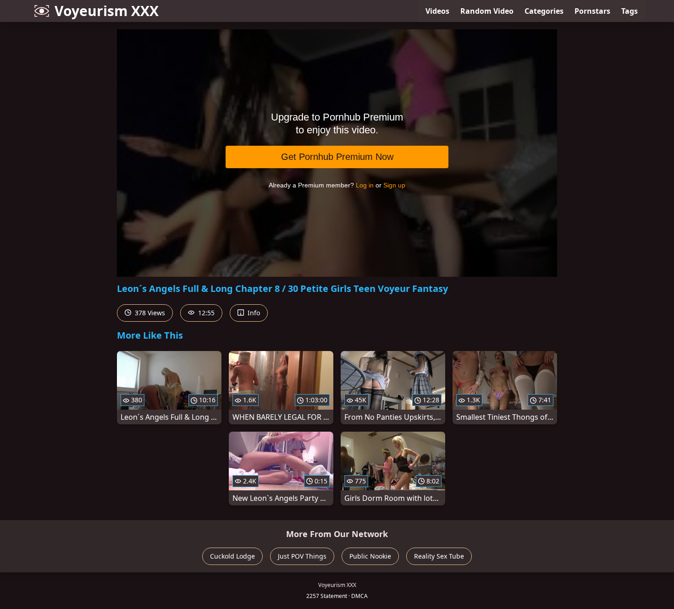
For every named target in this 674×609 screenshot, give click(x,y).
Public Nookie (370, 556)
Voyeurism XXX (107, 10)
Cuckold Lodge (232, 556)
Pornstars (592, 11)
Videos (437, 11)
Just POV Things (302, 556)
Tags (629, 11)
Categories (544, 11)
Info (253, 312)
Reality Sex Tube (439, 556)
